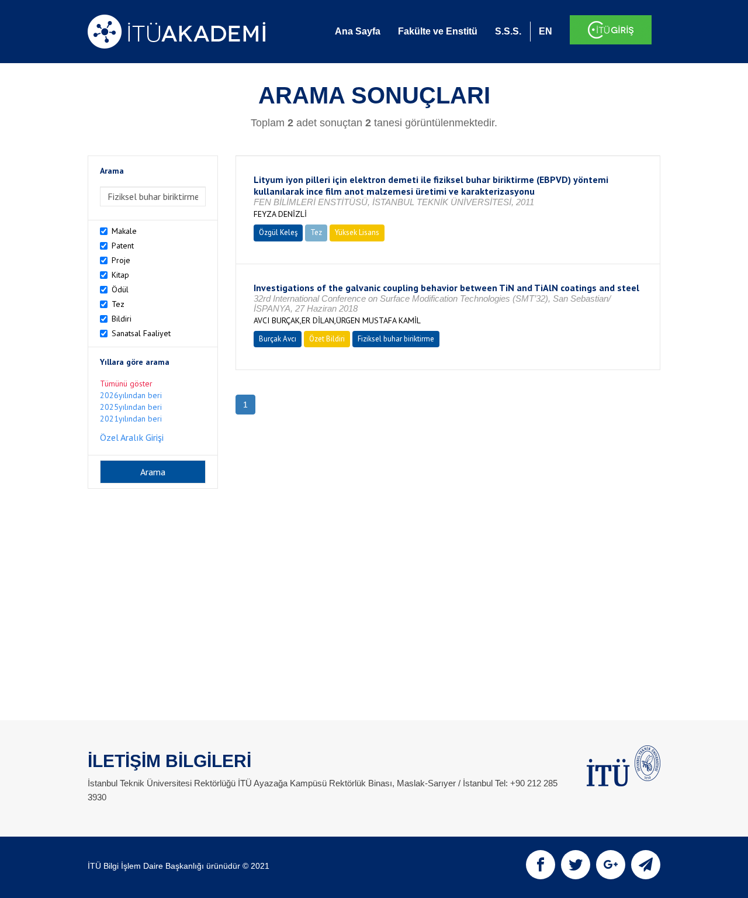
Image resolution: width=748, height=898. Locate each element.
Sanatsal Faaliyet (141, 333)
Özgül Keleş (278, 232)
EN (545, 31)
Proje (121, 260)
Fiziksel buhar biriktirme (396, 339)
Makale (124, 231)
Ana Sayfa (357, 31)
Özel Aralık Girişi (132, 437)
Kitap (120, 275)
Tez (118, 304)
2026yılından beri (131, 395)
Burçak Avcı (277, 339)
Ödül (120, 289)
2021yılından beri (131, 418)
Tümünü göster (126, 383)
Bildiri (121, 318)
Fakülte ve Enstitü (437, 31)
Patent (123, 245)
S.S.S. (508, 31)
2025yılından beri (131, 407)
